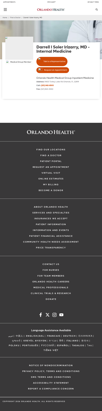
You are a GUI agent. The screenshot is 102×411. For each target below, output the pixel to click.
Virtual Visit (51, 172)
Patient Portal (51, 161)
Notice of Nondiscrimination (51, 365)
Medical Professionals (51, 287)
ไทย (89, 345)
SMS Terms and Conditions (51, 377)
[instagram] (54, 315)
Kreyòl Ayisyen (35, 340)
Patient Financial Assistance (51, 236)
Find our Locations (50, 149)
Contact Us (51, 264)
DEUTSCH (69, 336)
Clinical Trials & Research (51, 293)
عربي (10, 336)
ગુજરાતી (16, 340)
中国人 (19, 336)
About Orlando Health (51, 206)
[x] (47, 315)
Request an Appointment (55, 70)
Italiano (72, 340)
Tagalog (78, 345)
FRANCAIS (53, 336)
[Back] (5, 9)
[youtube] (61, 315)
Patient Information (51, 224)
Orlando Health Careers (51, 281)
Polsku (14, 345)
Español (63, 345)
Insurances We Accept (51, 218)
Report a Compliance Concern (51, 388)
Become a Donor (51, 190)
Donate (51, 299)
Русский (47, 345)
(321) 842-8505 (47, 85)
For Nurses (51, 270)
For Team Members (51, 275)
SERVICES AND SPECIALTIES (51, 212)
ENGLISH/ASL (35, 336)
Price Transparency (51, 247)
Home (5, 18)
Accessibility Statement (51, 382)
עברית (53, 340)
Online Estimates (51, 178)
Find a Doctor (15, 18)
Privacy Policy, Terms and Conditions (51, 371)
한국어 (85, 340)
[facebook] (41, 315)
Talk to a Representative (54, 61)
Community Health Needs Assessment (51, 241)
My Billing (51, 184)
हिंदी (61, 340)
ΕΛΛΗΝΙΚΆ (86, 336)
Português (30, 345)
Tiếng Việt (51, 350)
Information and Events (51, 230)
